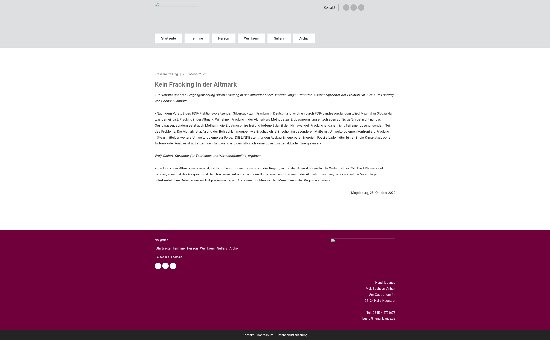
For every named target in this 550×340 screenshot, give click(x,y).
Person (223, 38)
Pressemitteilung (166, 74)
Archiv (304, 38)
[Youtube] (173, 266)
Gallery (279, 38)
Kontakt (329, 7)
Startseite (168, 38)
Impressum (265, 335)
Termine (197, 38)
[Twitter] (353, 7)
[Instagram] (361, 7)
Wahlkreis (251, 38)
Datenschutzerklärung (292, 335)
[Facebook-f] (346, 7)
